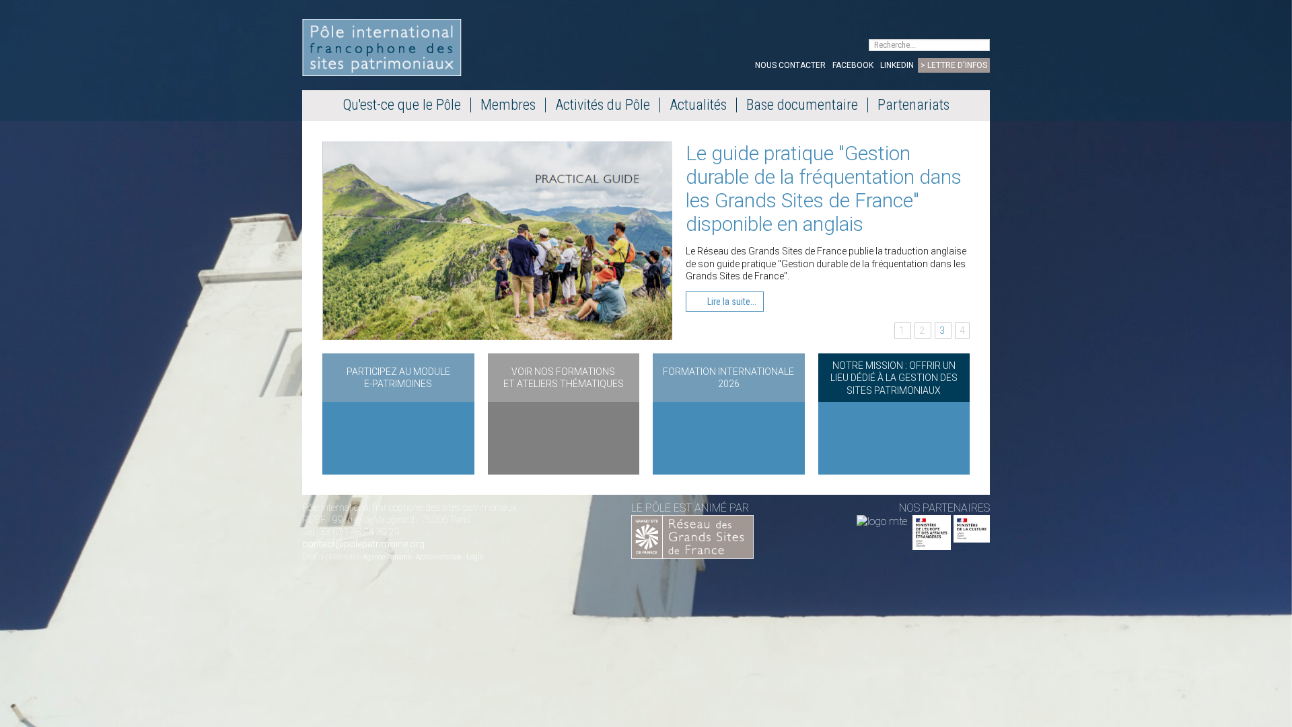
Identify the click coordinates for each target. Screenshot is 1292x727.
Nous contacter (790, 65)
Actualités (698, 105)
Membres (508, 105)
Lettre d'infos (957, 65)
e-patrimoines (398, 383)
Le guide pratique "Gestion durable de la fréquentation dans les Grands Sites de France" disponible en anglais (824, 188)
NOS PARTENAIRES (944, 507)
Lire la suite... (730, 301)
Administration (439, 557)
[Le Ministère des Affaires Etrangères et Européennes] (972, 521)
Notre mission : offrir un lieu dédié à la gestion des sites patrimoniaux (894, 377)
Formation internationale (728, 371)
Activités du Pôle (602, 105)
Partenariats (913, 105)
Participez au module (398, 371)
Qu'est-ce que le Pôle (402, 105)
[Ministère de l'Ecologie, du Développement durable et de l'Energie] (882, 521)
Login (475, 557)
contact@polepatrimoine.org (363, 544)
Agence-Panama (387, 557)
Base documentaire (802, 105)
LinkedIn (897, 65)
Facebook (852, 65)
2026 (729, 383)
